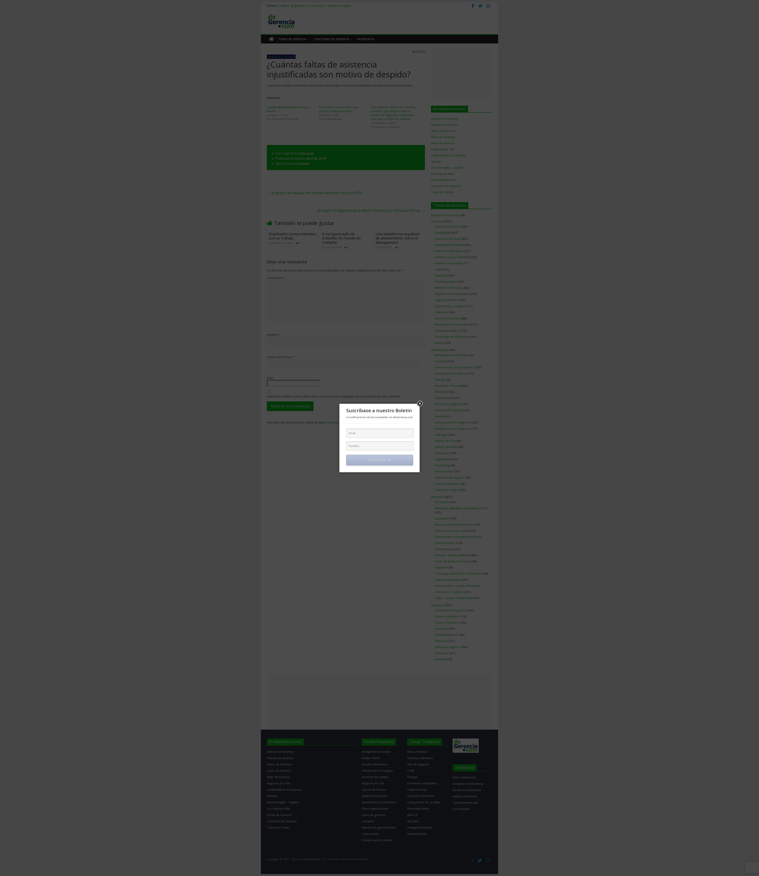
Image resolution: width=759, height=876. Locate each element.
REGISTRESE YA (379, 460)
